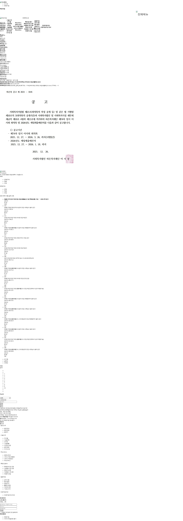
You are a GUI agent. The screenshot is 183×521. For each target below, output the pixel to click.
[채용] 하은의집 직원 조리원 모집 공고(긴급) (16, 278)
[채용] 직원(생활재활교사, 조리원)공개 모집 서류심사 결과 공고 (22, 349)
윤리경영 (9, 31)
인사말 (9, 22)
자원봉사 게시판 (28, 29)
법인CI (2, 30)
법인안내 (2, 25)
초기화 (6, 359)
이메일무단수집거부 (21, 408)
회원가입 (6, 5)
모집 (5, 68)
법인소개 (2, 22)
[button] (1, 176)
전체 (5, 189)
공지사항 (37, 23)
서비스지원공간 (18, 28)
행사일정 (37, 24)
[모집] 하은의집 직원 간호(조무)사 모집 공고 (16, 238)
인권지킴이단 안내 (46, 27)
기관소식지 (37, 32)
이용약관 (2, 408)
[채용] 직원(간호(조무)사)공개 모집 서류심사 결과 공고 (19, 207)
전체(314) (7, 179)
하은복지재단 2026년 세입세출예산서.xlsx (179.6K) (43, 85)
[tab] (91, 425)
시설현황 (9, 27)
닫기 (3, 34)
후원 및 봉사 (28, 22)
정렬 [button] (1, 366)
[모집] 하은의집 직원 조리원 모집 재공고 (15, 217)
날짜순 (6, 361)
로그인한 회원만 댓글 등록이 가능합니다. (11, 174)
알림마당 (37, 21)
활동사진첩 (37, 28)
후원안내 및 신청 (28, 23)
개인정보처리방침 (10, 408)
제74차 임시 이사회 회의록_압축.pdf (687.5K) (13, 85)
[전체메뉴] (142, 14)
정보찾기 (12, 420)
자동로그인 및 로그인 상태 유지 (9, 512)
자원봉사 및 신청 (28, 25)
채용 (5, 66)
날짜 (10, 196)
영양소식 (37, 26)
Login (1, 510)
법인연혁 (2, 27)
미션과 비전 (9, 29)
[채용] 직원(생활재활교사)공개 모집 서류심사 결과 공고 (19, 268)
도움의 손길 (28, 31)
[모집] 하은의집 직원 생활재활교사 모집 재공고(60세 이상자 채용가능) (24, 288)
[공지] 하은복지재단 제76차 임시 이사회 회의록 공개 (19, 258)
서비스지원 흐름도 (5, 61)
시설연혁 (9, 23)
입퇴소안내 (18, 24)
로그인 (6, 4)
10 (5, 388)
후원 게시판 (28, 27)
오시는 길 (9, 32)
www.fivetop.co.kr (12, 418)
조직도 (9, 25)
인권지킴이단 (46, 25)
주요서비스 (3, 65)
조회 (12, 196)
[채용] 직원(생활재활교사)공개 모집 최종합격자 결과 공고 (20, 228)
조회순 (6, 363)
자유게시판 (37, 30)
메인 (1, 36)
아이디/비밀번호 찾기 (10, 519)
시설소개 (9, 20)
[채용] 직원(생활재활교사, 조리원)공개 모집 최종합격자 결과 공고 (22, 319)
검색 (1, 404)
